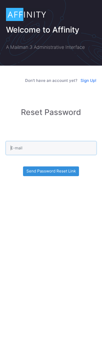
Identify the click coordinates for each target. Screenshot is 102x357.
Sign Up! (88, 80)
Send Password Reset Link (51, 171)
